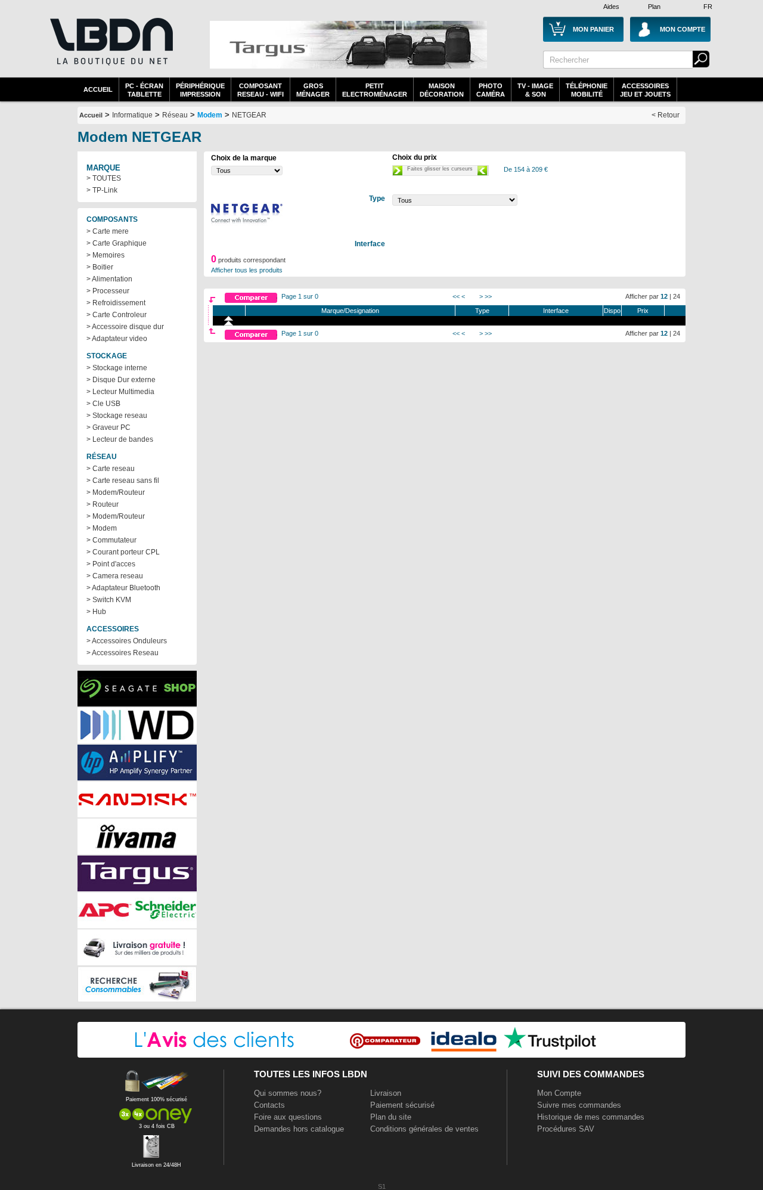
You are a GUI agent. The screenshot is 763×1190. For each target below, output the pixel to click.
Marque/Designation (350, 310)
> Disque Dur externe (121, 380)
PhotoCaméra (490, 90)
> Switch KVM (108, 600)
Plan (654, 6)
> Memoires (105, 255)
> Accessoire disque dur (125, 327)
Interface (556, 310)
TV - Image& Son (535, 90)
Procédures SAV (565, 1128)
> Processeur (107, 291)
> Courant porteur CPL (123, 552)
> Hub (96, 612)
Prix (643, 310)
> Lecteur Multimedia (120, 392)
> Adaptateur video (116, 338)
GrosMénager (313, 90)
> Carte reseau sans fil (122, 480)
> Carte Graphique (116, 243)
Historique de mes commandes (590, 1116)
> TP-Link (101, 190)
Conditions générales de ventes (424, 1128)
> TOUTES (103, 178)
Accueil (98, 89)
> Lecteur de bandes (119, 439)
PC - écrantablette (144, 90)
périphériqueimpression (200, 90)
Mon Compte (559, 1093)
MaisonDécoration (442, 90)
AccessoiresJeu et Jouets (645, 90)
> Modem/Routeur (115, 492)
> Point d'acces (110, 564)
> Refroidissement (115, 303)
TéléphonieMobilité (586, 90)
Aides (611, 6)
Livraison (385, 1093)
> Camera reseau (114, 576)
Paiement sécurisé (402, 1105)
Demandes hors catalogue (299, 1128)
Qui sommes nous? (287, 1093)
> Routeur (102, 504)
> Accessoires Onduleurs (126, 641)
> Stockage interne (116, 368)
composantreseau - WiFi (260, 90)
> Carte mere (107, 231)
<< (456, 296)
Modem (209, 115)
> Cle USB (103, 403)
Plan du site (390, 1116)
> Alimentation (109, 279)
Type (482, 310)
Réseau (175, 115)
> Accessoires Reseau (122, 653)
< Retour (666, 115)
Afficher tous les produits (247, 270)
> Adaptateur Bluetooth (123, 588)
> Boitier (99, 267)
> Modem (101, 528)
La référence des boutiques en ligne (110, 49)
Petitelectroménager (374, 90)
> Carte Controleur (116, 315)
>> (488, 296)
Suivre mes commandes (579, 1105)
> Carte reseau (110, 468)
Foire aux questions (288, 1116)
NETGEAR (249, 115)
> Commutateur (111, 540)
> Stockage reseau (116, 415)
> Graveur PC (108, 427)
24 (676, 296)
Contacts (269, 1105)
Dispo (612, 310)
